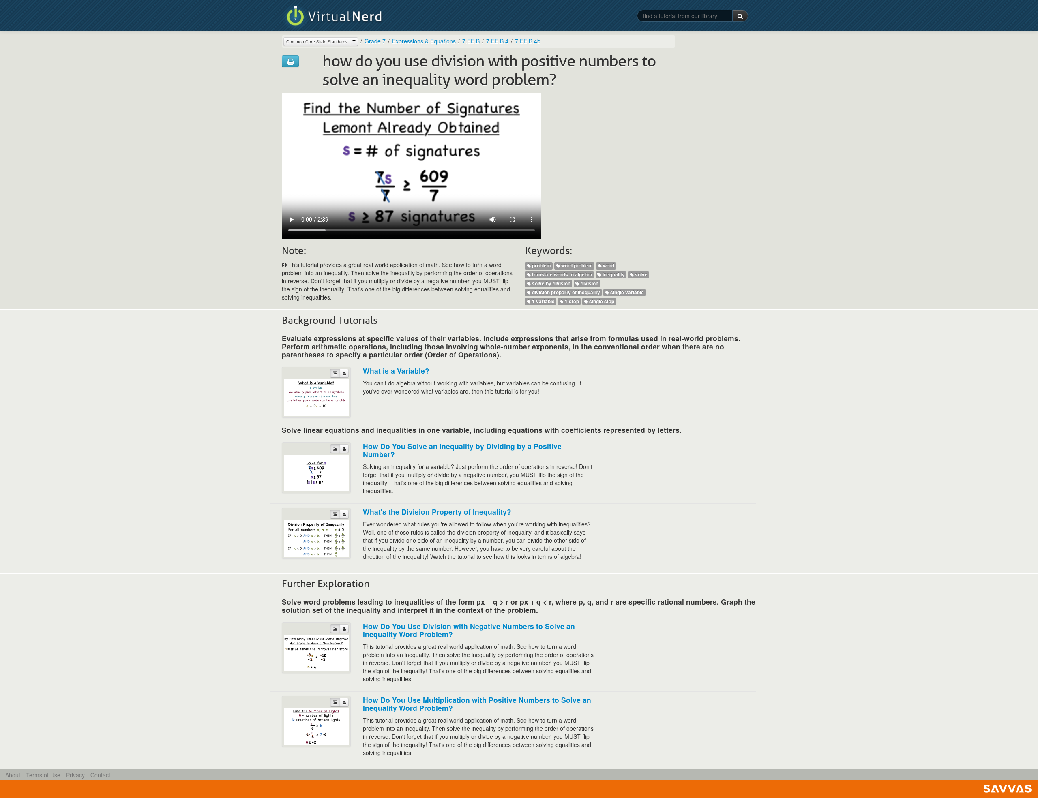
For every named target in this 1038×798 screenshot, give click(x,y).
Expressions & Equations (424, 41)
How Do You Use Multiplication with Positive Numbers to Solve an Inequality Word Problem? (477, 704)
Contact (100, 775)
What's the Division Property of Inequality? (437, 512)
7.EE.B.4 (497, 41)
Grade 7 (375, 41)
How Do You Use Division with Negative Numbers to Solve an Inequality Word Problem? (469, 630)
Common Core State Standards (316, 42)
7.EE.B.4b (527, 41)
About (12, 775)
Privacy (75, 775)
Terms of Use (43, 775)
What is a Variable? (396, 371)
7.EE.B (471, 41)
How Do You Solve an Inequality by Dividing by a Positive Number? (462, 450)
